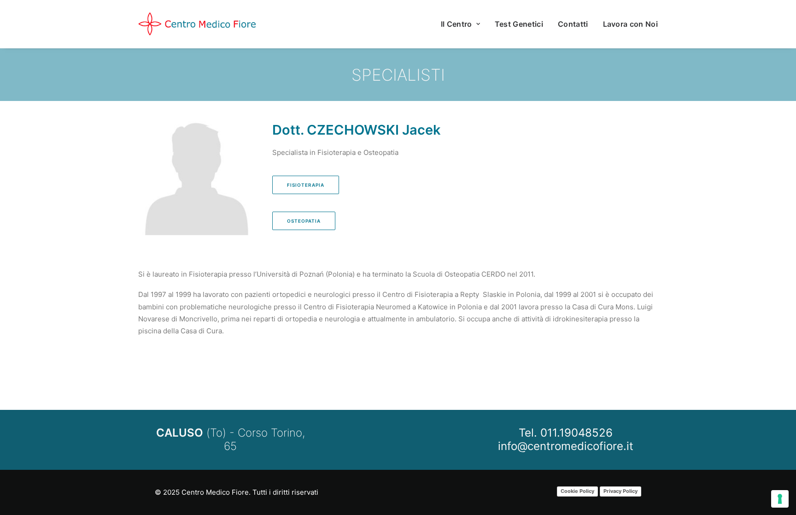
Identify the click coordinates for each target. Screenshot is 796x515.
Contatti (573, 24)
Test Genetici (519, 24)
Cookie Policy (577, 491)
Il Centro (456, 24)
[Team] (390, 74)
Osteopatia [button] (304, 221)
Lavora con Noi (630, 24)
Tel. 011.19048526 (566, 432)
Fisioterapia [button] (305, 185)
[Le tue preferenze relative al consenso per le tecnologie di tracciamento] (780, 499)
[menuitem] (463, 24)
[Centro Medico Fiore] (197, 24)
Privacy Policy (620, 491)
